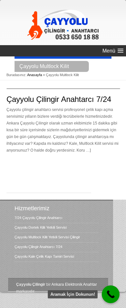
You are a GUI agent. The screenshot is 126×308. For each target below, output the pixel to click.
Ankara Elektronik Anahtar (74, 284)
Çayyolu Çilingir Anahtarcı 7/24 (58, 99)
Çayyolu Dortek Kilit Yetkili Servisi (41, 227)
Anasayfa (34, 75)
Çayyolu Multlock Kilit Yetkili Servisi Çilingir (47, 237)
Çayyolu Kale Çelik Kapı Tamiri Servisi (44, 256)
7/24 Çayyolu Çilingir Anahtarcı (38, 218)
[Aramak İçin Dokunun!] (111, 294)
